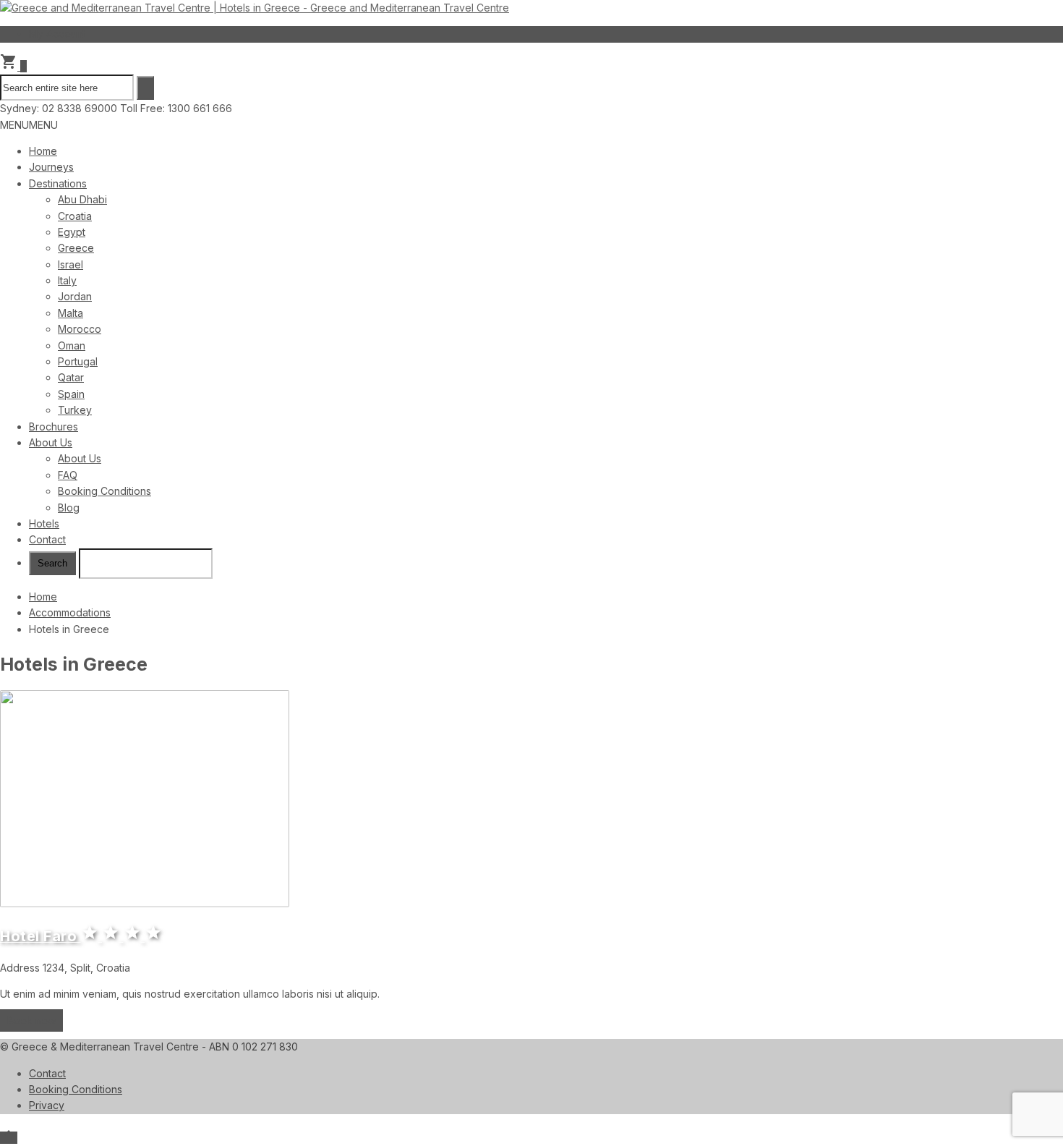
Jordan (75, 296)
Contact (47, 539)
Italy (67, 280)
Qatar (71, 377)
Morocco (79, 329)
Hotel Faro (81, 936)
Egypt (71, 232)
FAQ (67, 475)
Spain (71, 394)
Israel (70, 264)
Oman (71, 345)
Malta (70, 313)
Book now (31, 1020)
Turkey (75, 410)
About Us (50, 442)
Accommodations (70, 612)
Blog (69, 507)
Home (43, 151)
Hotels (44, 523)
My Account (57, 33)
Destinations (58, 183)
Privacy (46, 1105)
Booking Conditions (104, 491)
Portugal (78, 361)
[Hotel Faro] (531, 801)
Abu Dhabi (82, 199)
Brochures (53, 426)
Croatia (75, 216)
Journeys (51, 167)
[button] (29, 125)
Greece (76, 248)
